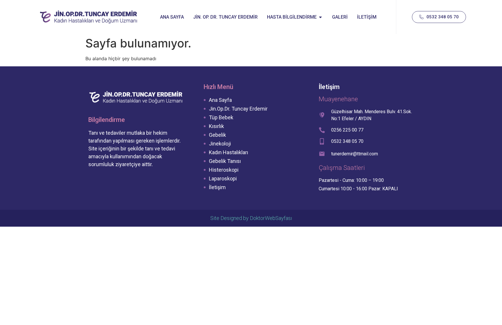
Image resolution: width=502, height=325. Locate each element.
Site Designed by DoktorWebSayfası (251, 218)
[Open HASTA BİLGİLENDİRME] (320, 17)
